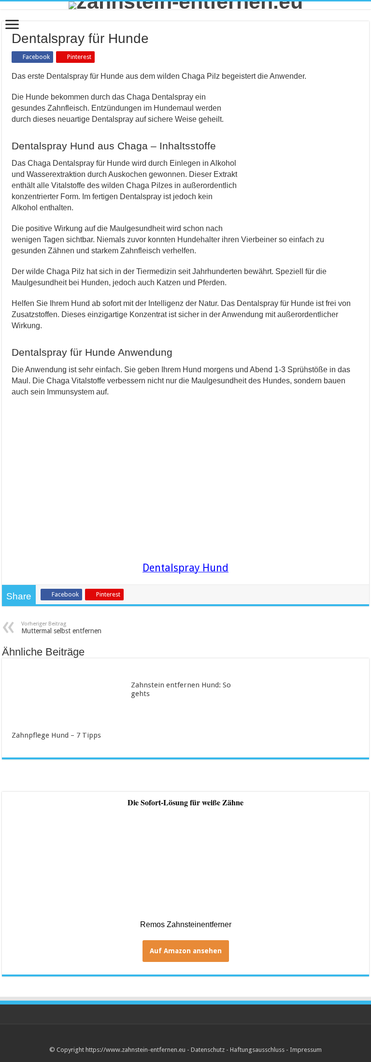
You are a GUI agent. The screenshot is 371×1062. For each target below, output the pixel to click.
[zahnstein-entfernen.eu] (185, 5)
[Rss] (185, 1038)
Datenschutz (208, 1049)
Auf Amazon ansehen (186, 951)
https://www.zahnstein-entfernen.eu (136, 1049)
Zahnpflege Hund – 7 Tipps (56, 735)
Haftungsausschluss (257, 1049)
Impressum (306, 1049)
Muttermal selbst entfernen (61, 628)
